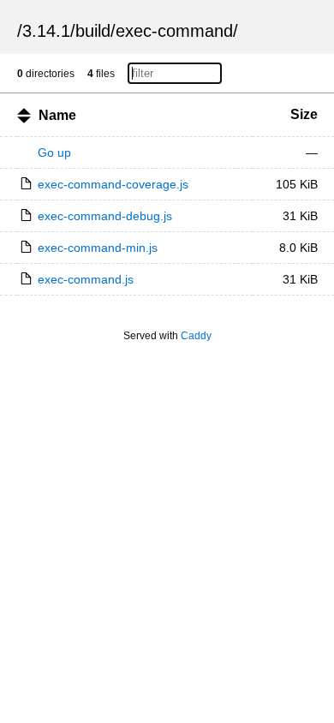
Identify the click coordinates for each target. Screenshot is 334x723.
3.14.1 (46, 30)
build (92, 30)
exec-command (174, 30)
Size (304, 114)
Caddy (196, 336)
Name (57, 115)
